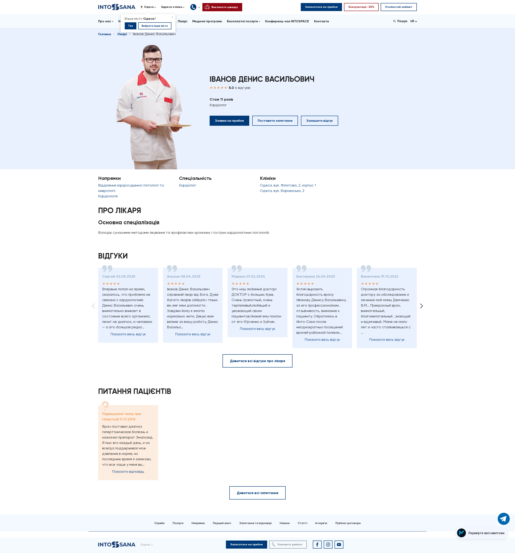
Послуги (178, 523)
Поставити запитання (275, 121)
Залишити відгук (319, 121)
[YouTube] (339, 545)
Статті (302, 523)
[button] (150, 7)
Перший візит (222, 523)
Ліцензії (145, 544)
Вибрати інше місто (155, 25)
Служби (159, 523)
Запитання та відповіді (255, 523)
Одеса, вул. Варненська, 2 (282, 190)
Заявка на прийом (229, 121)
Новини (285, 523)
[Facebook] (317, 545)
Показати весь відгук (128, 334)
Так (130, 25)
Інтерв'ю (321, 523)
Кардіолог (187, 185)
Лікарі (122, 34)
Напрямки (198, 523)
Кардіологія (107, 196)
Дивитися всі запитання (257, 493)
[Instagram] (328, 545)
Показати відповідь (128, 471)
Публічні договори (348, 523)
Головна (104, 34)
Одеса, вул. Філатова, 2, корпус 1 (288, 185)
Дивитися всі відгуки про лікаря (257, 361)
